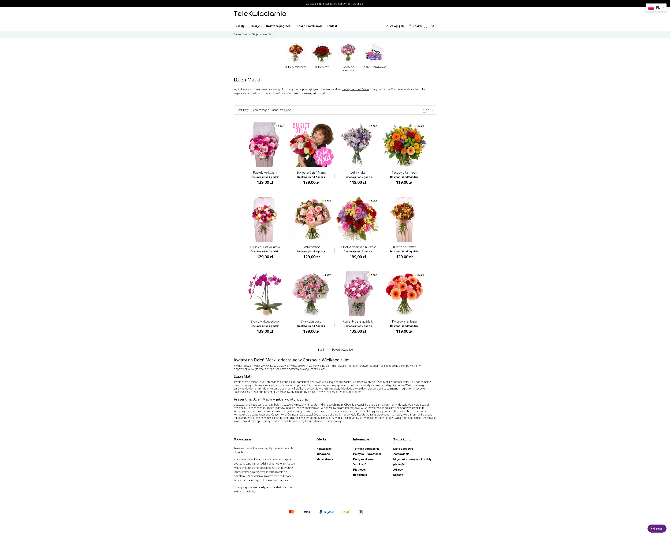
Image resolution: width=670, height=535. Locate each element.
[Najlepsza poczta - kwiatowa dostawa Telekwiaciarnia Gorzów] (260, 14)
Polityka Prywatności (367, 454)
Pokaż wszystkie (342, 349)
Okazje (255, 26)
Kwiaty (240, 26)
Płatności (359, 469)
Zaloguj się (397, 26)
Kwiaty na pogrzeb (278, 26)
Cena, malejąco (281, 110)
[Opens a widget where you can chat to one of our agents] (657, 529)
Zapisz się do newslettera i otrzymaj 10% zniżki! (335, 3)
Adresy (398, 469)
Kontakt (332, 26)
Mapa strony (325, 459)
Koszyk (420, 26)
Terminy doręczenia (366, 448)
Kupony (398, 475)
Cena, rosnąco (260, 110)
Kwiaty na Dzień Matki (355, 89)
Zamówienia (401, 454)
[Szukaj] (432, 26)
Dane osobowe (403, 448)
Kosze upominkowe (310, 26)
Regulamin (360, 475)
